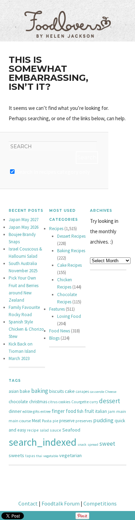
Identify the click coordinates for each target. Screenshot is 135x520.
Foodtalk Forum (61, 503)
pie (55, 420)
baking (39, 391)
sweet (107, 443)
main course (20, 420)
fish (80, 411)
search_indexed (42, 442)
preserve (66, 421)
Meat (36, 421)
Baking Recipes (71, 251)
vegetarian (70, 455)
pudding (103, 420)
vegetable (50, 456)
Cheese (110, 391)
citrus (52, 401)
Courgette (80, 401)
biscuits (56, 391)
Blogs (54, 338)
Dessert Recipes (71, 236)
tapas (30, 455)
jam (111, 411)
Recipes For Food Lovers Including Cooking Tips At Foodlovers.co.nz (67, 17)
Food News (59, 331)
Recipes (56, 228)
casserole (97, 391)
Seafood (71, 430)
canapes (82, 391)
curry (94, 401)
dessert (109, 401)
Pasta (47, 420)
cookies (64, 401)
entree (45, 411)
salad (44, 430)
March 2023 (19, 358)
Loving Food (69, 316)
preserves (83, 420)
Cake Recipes (69, 265)
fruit (89, 411)
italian (101, 411)
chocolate (18, 402)
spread (93, 444)
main (121, 411)
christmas (38, 402)
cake (70, 391)
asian (14, 391)
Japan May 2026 (23, 227)
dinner (15, 411)
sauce (55, 430)
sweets (16, 455)
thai (39, 456)
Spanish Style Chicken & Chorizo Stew (26, 329)
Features (57, 309)
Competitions (100, 503)
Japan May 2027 (23, 220)
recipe (33, 430)
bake (25, 391)
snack (82, 444)
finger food (64, 411)
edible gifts (30, 411)
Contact (28, 503)
